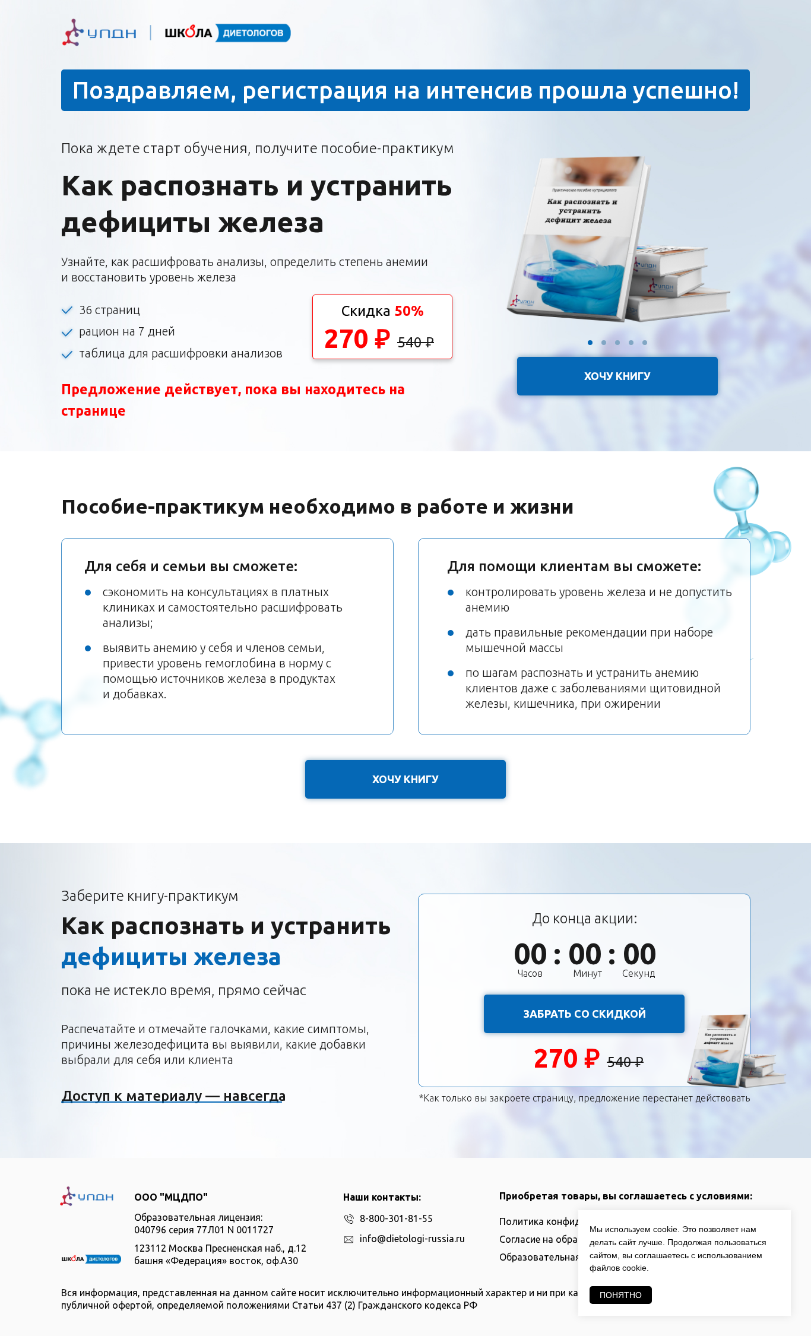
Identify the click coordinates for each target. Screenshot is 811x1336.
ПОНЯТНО (621, 1295)
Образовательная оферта (558, 1257)
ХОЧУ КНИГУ (617, 376)
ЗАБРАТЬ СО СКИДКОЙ (584, 1014)
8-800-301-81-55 (396, 1218)
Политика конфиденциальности (572, 1221)
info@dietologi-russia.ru (412, 1238)
